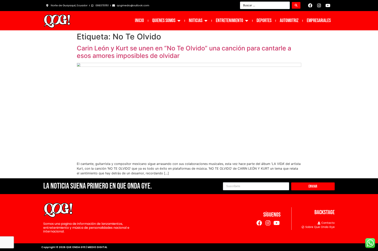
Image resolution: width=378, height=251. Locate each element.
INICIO (139, 21)
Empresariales (319, 21)
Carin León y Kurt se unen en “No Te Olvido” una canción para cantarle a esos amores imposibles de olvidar (184, 51)
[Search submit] (296, 5)
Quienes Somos (163, 21)
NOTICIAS (195, 21)
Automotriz (289, 21)
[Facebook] (310, 5)
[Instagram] (319, 5)
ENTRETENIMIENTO (229, 21)
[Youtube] (328, 5)
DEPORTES (264, 21)
